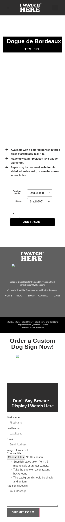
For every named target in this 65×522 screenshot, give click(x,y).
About (20, 295)
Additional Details (17, 485)
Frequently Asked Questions (28, 325)
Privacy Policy (33, 322)
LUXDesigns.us (38, 327)
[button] (8, 8)
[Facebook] (21, 307)
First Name (13, 417)
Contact (44, 295)
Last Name (13, 428)
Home (8, 295)
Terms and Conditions (49, 322)
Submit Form (23, 512)
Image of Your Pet (17, 450)
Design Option (17, 192)
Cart (57, 295)
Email (10, 439)
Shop (31, 295)
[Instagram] (32, 307)
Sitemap (45, 325)
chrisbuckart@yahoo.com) (33, 285)
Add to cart (32, 222)
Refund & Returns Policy (16, 322)
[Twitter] (44, 307)
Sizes (19, 201)
